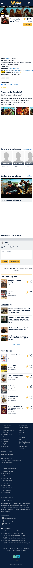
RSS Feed (23, 550)
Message (6, 247)
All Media (29, 176)
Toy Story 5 (6, 444)
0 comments (4, 239)
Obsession (6, 446)
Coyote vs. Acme (7, 434)
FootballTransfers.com (9, 468)
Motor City (6, 437)
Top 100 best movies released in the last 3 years (16, 543)
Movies (9, 6)
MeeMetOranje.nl (8, 497)
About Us (19, 548)
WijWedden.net (7, 490)
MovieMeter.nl (7, 478)
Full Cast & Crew (27, 149)
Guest (7, 242)
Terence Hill (8, 70)
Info (2, 12)
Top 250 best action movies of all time (14, 540)
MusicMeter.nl (7, 483)
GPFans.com (6, 476)
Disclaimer (16, 550)
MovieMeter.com (7, 480)
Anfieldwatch (6, 495)
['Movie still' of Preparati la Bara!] (8, 111)
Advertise (27, 548)
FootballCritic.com (8, 471)
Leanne (21, 435)
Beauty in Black (23, 427)
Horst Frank (16, 70)
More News (16, 344)
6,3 (16, 72)
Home (3, 6)
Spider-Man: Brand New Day (8, 431)
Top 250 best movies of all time (12, 531)
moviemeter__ (8, 521)
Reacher (21, 432)
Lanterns (21, 430)
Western (15, 6)
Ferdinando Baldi (14, 68)
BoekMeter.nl (6, 485)
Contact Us (12, 548)
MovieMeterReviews (10, 518)
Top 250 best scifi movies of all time (13, 533)
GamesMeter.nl (7, 488)
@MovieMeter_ (8, 524)
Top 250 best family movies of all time (14, 538)
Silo (20, 439)
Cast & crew (10, 12)
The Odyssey (6, 427)
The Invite (5, 441)
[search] (25, 3)
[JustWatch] (16, 561)
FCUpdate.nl (6, 473)
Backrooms (6, 439)
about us (7, 511)
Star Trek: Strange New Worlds (24, 443)
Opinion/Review (17, 247)
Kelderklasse (6, 492)
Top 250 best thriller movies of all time (14, 535)
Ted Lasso (22, 437)
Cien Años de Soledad (23, 447)
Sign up (5, 548)
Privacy (9, 550)
